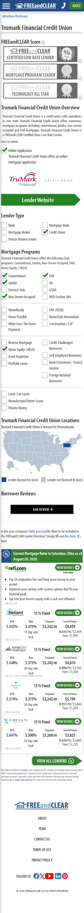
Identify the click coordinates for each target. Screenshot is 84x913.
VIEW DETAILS (65, 567)
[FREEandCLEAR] (42, 806)
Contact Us (42, 839)
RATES (76, 5)
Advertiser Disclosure (15, 15)
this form (70, 535)
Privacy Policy (42, 860)
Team (42, 828)
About (42, 818)
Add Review (43, 509)
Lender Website (38, 200)
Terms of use (42, 849)
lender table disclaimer (24, 779)
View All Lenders (54, 761)
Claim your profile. (39, 531)
